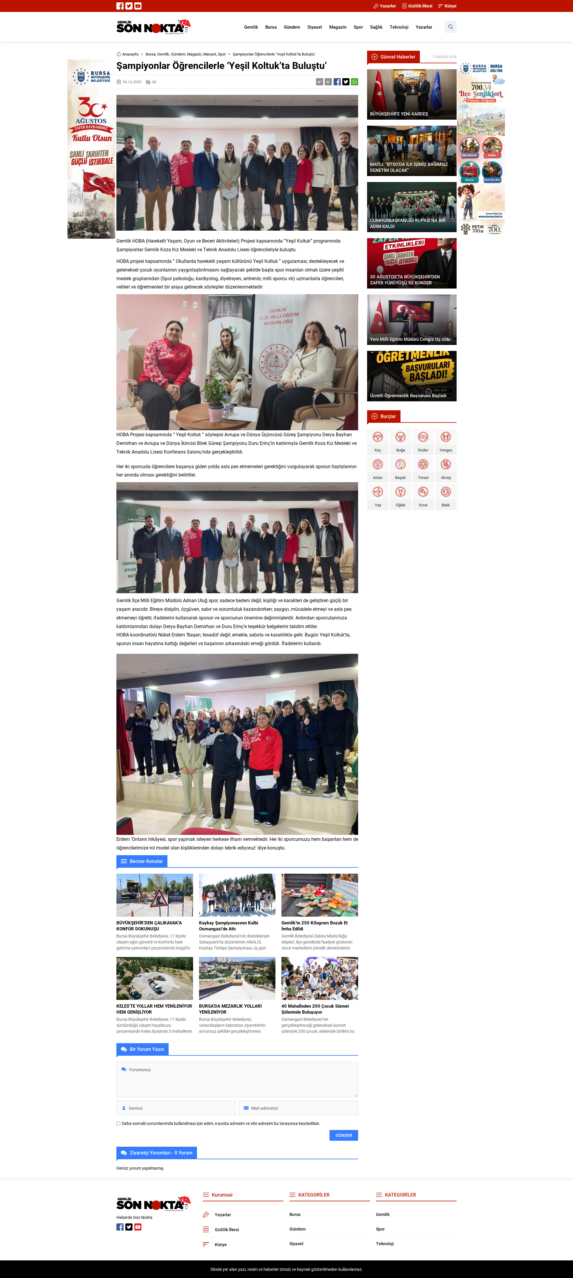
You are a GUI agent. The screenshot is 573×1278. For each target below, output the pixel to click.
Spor (222, 54)
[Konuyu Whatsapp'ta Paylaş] (354, 81)
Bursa (150, 54)
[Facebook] (120, 6)
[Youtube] (137, 6)
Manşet (209, 54)
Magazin (194, 54)
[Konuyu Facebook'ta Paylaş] (337, 81)
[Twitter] (129, 6)
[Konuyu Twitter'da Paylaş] (345, 81)
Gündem (178, 54)
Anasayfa (130, 54)
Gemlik (163, 54)
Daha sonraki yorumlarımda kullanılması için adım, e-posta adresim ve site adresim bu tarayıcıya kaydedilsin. (221, 1123)
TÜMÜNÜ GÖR (444, 56)
